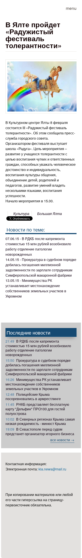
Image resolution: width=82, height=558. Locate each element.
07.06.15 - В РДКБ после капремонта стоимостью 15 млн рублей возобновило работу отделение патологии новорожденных (38, 246)
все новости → (62, 439)
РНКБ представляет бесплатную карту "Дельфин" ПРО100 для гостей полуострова (37, 409)
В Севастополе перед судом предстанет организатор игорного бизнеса (39, 431)
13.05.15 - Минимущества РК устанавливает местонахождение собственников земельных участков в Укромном (35, 288)
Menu (71, 8)
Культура (21, 213)
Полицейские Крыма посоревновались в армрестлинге (33, 396)
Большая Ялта (49, 213)
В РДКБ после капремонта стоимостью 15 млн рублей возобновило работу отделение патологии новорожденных (38, 348)
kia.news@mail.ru (52, 469)
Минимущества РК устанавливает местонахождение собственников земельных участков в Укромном (38, 384)
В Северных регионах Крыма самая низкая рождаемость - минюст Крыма (40, 421)
